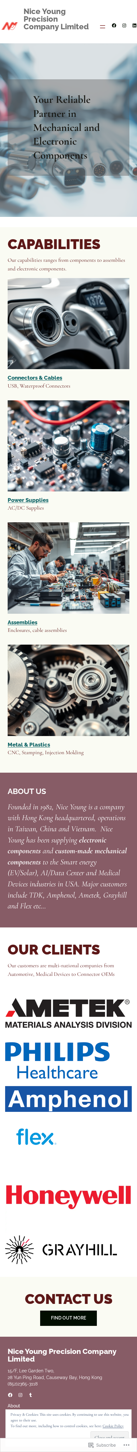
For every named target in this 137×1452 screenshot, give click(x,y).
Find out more (68, 1317)
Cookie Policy (113, 1426)
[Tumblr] (30, 1395)
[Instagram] (124, 25)
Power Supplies (28, 500)
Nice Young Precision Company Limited (56, 19)
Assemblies (22, 622)
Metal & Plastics (29, 744)
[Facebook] (114, 25)
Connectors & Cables (35, 378)
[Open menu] (102, 27)
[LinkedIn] (134, 25)
